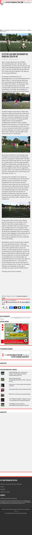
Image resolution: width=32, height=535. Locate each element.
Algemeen (7, 30)
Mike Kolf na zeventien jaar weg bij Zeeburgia (19, 394)
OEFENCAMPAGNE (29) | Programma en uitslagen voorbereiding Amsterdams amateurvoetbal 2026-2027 (18, 374)
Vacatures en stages (5, 491)
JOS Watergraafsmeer (12, 302)
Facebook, (19, 296)
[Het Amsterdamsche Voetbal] (16, 2)
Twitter (3, 298)
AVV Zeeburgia (23, 302)
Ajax (5, 302)
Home (2, 30)
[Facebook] (14, 511)
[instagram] (17, 511)
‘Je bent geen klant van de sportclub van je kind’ (20, 389)
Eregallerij (2, 489)
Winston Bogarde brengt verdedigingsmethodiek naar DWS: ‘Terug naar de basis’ (20, 380)
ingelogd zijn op (18, 317)
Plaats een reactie (14, 59)
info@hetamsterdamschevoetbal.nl (8, 498)
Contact (2, 486)
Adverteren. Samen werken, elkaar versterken (10, 484)
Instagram (24, 296)
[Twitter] (16, 511)
